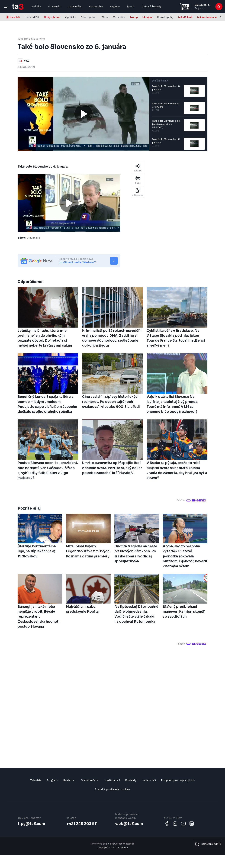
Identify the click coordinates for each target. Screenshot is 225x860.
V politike (70, 17)
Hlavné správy (165, 17)
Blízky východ (51, 17)
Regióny (115, 6)
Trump (134, 17)
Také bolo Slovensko (31, 38)
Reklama (69, 780)
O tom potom (89, 17)
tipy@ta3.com (31, 823)
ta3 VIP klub (185, 17)
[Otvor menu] (6, 6)
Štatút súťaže (89, 780)
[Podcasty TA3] (184, 7)
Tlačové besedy (151, 6)
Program (52, 780)
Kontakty (131, 780)
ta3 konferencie (207, 17)
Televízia (35, 780)
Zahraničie (75, 6)
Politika (36, 6)
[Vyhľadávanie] (219, 6)
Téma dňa (119, 17)
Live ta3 (15, 17)
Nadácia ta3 (112, 780)
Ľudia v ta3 (149, 780)
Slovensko (54, 6)
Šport (130, 6)
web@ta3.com (129, 823)
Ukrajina (147, 17)
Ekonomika (96, 6)
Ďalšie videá (160, 80)
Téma (105, 17)
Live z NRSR (31, 17)
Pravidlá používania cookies (112, 789)
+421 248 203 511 (82, 823)
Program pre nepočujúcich (178, 780)
